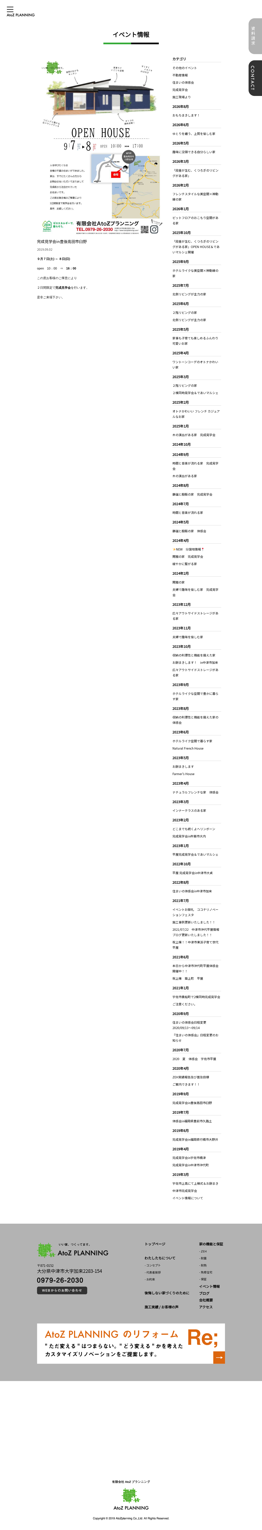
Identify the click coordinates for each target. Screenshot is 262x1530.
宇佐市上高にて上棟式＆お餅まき (195, 1183)
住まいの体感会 (183, 82)
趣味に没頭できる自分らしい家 (193, 152)
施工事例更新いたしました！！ (193, 922)
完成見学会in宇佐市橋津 (189, 1157)
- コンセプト (153, 1265)
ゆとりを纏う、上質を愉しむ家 (193, 133)
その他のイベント (184, 67)
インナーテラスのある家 (189, 810)
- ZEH (203, 1251)
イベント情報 (209, 1286)
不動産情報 (180, 75)
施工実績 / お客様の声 (162, 1306)
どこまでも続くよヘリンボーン (193, 829)
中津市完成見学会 (184, 1190)
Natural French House (188, 748)
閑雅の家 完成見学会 (187, 556)
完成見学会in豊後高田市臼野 (192, 1102)
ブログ (204, 1293)
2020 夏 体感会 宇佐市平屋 (194, 1058)
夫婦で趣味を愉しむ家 (187, 637)
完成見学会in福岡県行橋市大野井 (195, 1139)
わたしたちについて (160, 1257)
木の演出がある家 (184, 476)
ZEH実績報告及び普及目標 (190, 1077)
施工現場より (181, 97)
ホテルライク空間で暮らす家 (192, 741)
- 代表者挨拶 (153, 1272)
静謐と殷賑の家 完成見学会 (192, 494)
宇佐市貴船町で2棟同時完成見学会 (196, 996)
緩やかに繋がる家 (184, 563)
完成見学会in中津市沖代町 (190, 1165)
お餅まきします (183, 766)
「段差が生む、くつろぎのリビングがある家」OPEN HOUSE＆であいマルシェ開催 (196, 246)
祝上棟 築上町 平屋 (187, 978)
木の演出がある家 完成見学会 (193, 434)
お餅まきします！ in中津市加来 (195, 662)
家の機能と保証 (211, 1243)
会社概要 (206, 1299)
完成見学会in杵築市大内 (189, 836)
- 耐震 (203, 1258)
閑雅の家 (178, 582)
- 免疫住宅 (205, 1272)
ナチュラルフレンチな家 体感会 (195, 792)
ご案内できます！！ (186, 1084)
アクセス (206, 1306)
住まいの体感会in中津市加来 (192, 891)
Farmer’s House (183, 773)
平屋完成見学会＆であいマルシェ (195, 854)
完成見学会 (180, 89)
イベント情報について (187, 1198)
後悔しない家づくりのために (167, 1292)
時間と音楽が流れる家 (187, 512)
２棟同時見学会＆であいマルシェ (195, 392)
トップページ (155, 1243)
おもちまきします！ (186, 115)
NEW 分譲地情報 (188, 549)
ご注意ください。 (184, 1004)
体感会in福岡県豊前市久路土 (192, 1121)
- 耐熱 (203, 1265)
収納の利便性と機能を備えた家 (193, 655)
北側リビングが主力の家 (189, 294)
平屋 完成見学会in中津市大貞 (192, 872)
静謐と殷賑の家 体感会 (189, 531)
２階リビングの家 (184, 312)
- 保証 (203, 1279)
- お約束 (150, 1279)
